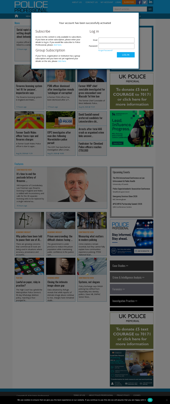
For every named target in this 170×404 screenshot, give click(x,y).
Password (93, 46)
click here (57, 45)
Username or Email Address (92, 39)
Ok (150, 400)
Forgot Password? (105, 50)
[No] (166, 400)
